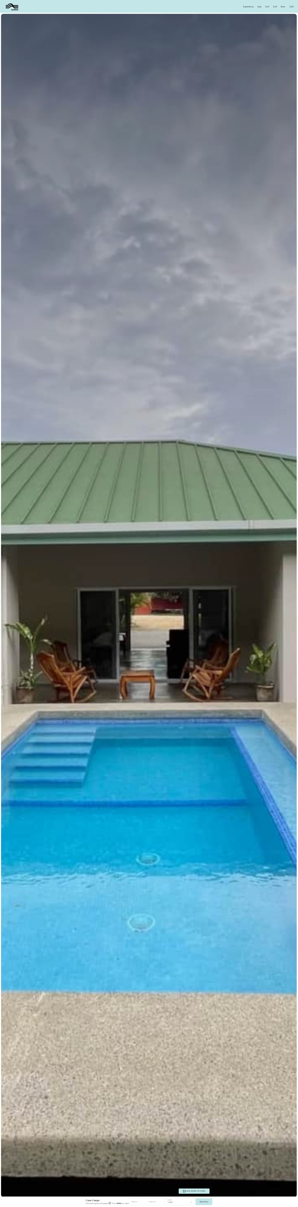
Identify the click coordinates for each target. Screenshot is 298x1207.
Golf (275, 7)
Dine (283, 7)
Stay (259, 7)
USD (291, 7)
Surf (267, 7)
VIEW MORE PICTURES (195, 1191)
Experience (248, 7)
